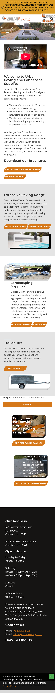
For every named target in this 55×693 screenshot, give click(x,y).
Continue (27, 404)
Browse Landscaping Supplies (21, 324)
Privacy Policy (9, 686)
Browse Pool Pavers (39, 226)
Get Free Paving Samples (28, 443)
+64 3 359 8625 (22, 630)
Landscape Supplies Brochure (22, 169)
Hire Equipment (39, 324)
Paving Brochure (15, 177)
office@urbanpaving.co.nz (27, 634)
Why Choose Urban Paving (31, 483)
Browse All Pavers (16, 226)
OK (51, 676)
